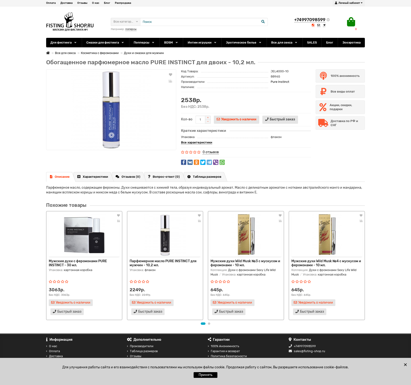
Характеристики (95, 176)
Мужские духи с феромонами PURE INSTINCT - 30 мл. (78, 263)
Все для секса (282, 42)
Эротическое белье (241, 42)
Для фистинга (61, 42)
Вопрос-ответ (166, 176)
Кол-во (186, 119)
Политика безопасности (229, 356)
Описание (62, 176)
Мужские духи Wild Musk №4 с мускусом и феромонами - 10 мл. (326, 263)
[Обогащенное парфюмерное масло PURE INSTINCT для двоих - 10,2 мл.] (111, 109)
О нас (95, 3)
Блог (107, 3)
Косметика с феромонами (100, 53)
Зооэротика (351, 42)
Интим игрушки (200, 42)
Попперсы (142, 42)
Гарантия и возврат (225, 351)
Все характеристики (196, 142)
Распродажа (123, 3)
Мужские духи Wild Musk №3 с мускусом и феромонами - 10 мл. (245, 263)
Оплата (51, 3)
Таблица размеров (207, 176)
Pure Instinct (280, 82)
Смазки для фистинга (103, 42)
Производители (141, 346)
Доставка (66, 3)
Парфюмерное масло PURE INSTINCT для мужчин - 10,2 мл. (163, 263)
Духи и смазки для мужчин (144, 53)
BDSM (169, 42)
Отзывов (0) (131, 176)
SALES (312, 42)
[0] (351, 22)
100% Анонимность (225, 346)
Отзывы (82, 3)
